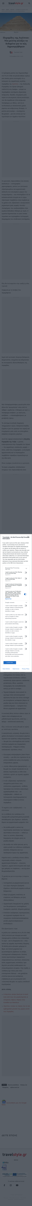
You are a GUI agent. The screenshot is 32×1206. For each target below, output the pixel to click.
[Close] (28, 537)
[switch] (25, 572)
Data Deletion (6, 668)
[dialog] (16, 603)
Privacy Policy (25, 668)
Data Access (16, 668)
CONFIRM (10, 662)
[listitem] (16, 568)
